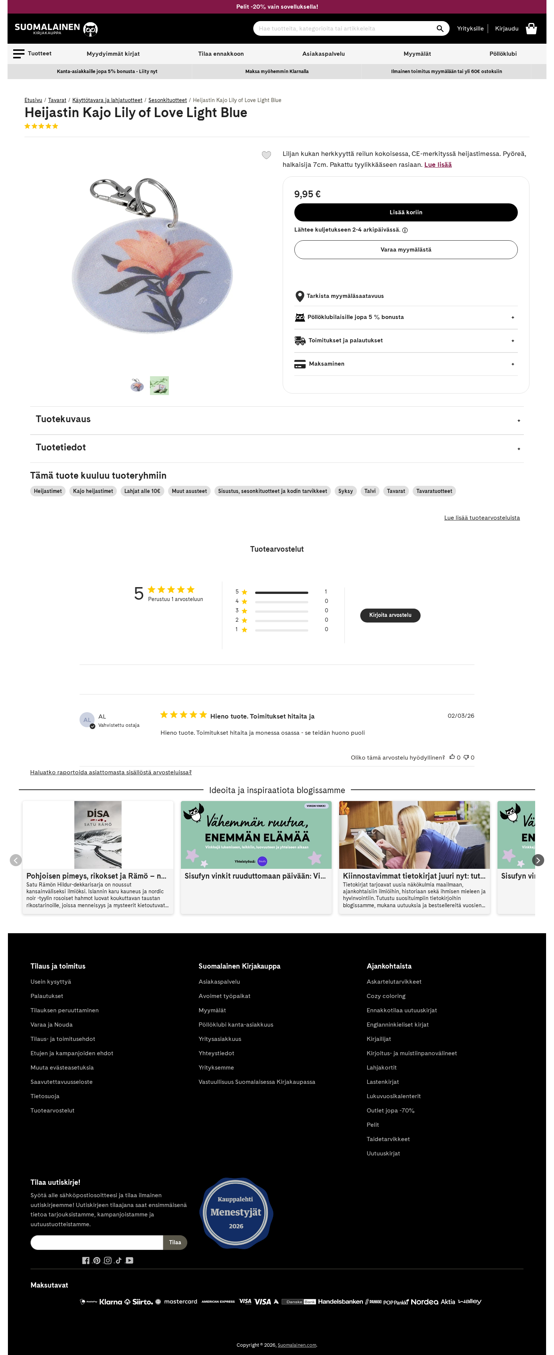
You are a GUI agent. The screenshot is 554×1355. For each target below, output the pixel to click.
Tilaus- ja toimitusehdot (63, 1038)
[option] (107, 71)
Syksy (345, 491)
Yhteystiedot (216, 1053)
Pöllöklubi (503, 53)
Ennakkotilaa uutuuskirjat (402, 1010)
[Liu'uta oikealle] (538, 860)
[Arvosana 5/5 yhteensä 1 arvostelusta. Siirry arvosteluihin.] (42, 126)
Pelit (373, 1124)
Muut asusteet (189, 491)
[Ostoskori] (531, 28)
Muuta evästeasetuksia (62, 1067)
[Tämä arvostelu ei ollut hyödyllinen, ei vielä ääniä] (466, 758)
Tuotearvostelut (53, 1110)
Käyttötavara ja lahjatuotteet (107, 100)
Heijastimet (48, 491)
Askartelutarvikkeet (394, 981)
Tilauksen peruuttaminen (65, 1010)
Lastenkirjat (383, 1081)
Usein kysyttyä (51, 981)
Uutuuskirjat (383, 1153)
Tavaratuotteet (434, 491)
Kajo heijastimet (93, 491)
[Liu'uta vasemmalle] (16, 860)
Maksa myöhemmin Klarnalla (277, 71)
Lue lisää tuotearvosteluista (482, 517)
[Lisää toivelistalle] (266, 155)
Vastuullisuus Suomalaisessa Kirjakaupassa (257, 1081)
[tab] (277, 420)
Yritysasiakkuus (220, 1038)
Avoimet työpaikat (225, 995)
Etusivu (33, 100)
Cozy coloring (386, 995)
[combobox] (351, 28)
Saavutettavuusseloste (62, 1081)
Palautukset (47, 995)
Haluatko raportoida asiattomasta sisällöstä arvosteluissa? (111, 772)
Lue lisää (438, 164)
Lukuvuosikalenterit (394, 1096)
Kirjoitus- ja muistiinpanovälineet (412, 1053)
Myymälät (417, 53)
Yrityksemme (216, 1067)
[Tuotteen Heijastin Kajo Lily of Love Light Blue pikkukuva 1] (136, 385)
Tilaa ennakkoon (221, 53)
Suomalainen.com (297, 1345)
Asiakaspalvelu (323, 53)
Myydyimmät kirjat (113, 53)
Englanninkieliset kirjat (398, 1024)
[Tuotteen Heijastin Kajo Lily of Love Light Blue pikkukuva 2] (159, 385)
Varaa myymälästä (406, 249)
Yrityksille (470, 28)
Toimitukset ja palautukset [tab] (345, 340)
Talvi (370, 491)
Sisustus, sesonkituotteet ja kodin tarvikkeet (272, 491)
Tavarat (57, 100)
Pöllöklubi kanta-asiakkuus (236, 1024)
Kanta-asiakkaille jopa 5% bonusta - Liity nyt (107, 71)
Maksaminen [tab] (326, 363)
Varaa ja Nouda (52, 1024)
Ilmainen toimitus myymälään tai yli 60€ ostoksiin (446, 71)
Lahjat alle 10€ (142, 491)
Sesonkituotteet (167, 100)
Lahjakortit (382, 1067)
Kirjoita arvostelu (390, 615)
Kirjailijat (379, 1038)
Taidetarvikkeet (388, 1139)
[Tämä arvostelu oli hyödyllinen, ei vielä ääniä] (452, 758)
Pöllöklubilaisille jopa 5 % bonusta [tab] (356, 316)
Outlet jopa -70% (391, 1110)
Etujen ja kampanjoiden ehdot (72, 1053)
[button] (32, 54)
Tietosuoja (45, 1096)
